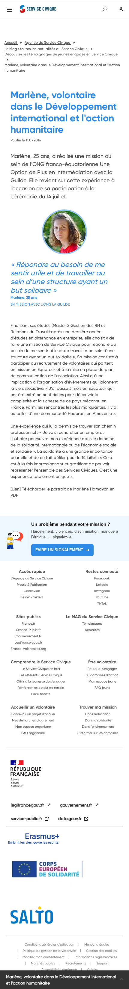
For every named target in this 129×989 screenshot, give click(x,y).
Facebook (102, 578)
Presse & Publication (32, 584)
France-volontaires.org (28, 649)
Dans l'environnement (98, 726)
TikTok (102, 603)
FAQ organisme (33, 733)
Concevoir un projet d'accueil (33, 714)
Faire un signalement (59, 550)
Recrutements (75, 963)
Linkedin (102, 584)
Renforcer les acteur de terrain (41, 687)
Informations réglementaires (95, 957)
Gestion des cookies (101, 951)
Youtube (102, 597)
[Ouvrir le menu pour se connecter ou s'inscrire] (120, 9)
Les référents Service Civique (41, 675)
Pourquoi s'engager (102, 669)
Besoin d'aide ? (31, 597)
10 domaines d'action (102, 675)
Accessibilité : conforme (58, 969)
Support (102, 963)
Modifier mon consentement (43, 957)
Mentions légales (96, 944)
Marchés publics (42, 963)
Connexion (32, 591)
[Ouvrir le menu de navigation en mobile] (10, 10)
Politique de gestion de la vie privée (49, 951)
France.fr (28, 623)
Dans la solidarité (98, 720)
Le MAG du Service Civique (92, 616)
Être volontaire (102, 662)
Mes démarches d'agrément (33, 720)
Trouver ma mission (98, 707)
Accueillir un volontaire (33, 707)
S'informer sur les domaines (97, 733)
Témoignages (92, 623)
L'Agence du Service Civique (32, 578)
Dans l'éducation (97, 714)
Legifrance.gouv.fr (28, 642)
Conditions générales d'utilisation (49, 944)
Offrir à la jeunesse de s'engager (40, 681)
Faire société (40, 694)
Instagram (102, 591)
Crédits (92, 969)
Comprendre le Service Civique (41, 662)
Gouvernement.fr (28, 636)
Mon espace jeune (102, 681)
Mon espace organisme (33, 726)
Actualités (92, 630)
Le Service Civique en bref (41, 669)
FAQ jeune (102, 687)
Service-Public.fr (28, 630)
